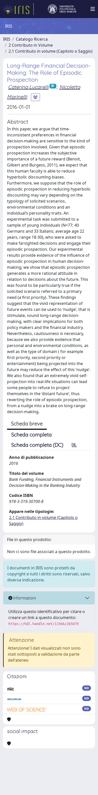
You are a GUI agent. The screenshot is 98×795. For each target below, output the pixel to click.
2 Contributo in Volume (31, 45)
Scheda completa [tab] (31, 434)
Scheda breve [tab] (27, 423)
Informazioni (24, 597)
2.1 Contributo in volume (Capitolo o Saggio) (50, 51)
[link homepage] (18, 9)
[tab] (74, 445)
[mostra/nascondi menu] (92, 9)
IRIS (6, 39)
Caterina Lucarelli (28, 87)
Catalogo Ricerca (32, 39)
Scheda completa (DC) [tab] (37, 445)
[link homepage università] (62, 9)
